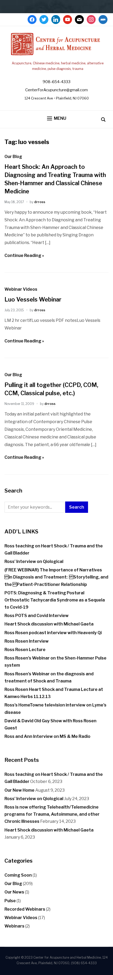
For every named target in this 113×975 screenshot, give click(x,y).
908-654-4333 (56, 81)
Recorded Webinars (24, 909)
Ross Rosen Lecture (24, 649)
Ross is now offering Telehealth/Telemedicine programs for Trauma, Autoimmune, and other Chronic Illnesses (52, 814)
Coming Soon (18, 875)
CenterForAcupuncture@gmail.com (56, 90)
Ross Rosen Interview (26, 641)
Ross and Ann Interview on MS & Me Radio (47, 736)
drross (39, 202)
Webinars (14, 926)
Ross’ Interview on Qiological (33, 561)
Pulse (10, 900)
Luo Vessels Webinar (32, 299)
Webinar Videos (20, 289)
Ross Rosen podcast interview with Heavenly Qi (53, 632)
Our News (14, 892)
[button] (56, 118)
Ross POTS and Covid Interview (36, 615)
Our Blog (13, 156)
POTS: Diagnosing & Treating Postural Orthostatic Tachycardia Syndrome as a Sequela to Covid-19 (54, 600)
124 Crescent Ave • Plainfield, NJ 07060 (56, 98)
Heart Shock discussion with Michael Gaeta (49, 624)
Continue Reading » (24, 255)
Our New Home (19, 790)
